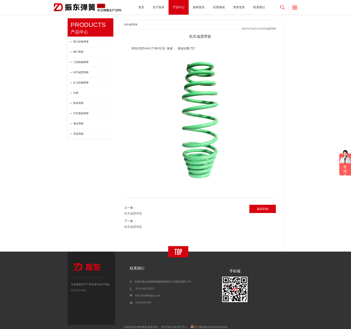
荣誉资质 (239, 7)
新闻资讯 (199, 7)
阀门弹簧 (78, 51)
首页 (141, 7)
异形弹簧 (78, 133)
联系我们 (259, 7)
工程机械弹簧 (81, 62)
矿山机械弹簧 (81, 82)
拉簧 (75, 92)
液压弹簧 (78, 123)
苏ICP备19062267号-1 (174, 327)
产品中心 (178, 7)
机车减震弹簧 (81, 72)
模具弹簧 (78, 103)
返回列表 (263, 208)
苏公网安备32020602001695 (210, 327)
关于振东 (158, 7)
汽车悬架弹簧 (81, 113)
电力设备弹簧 (81, 41)
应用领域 (219, 7)
